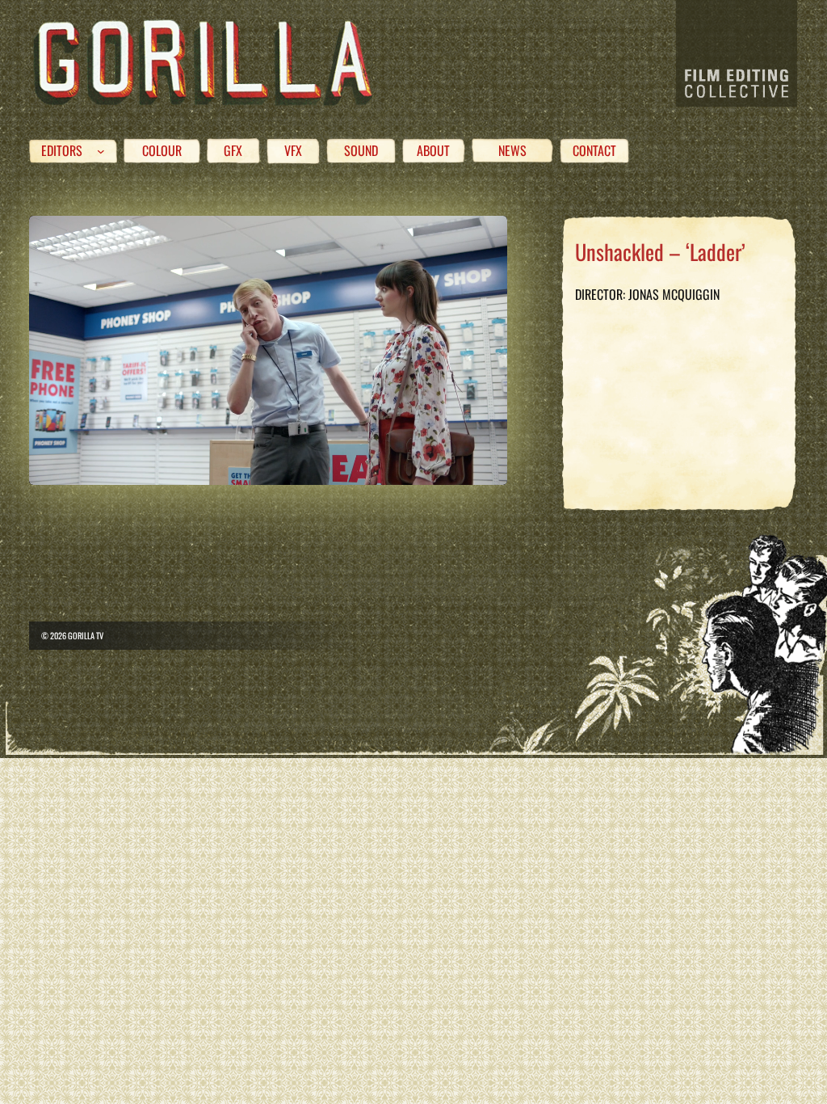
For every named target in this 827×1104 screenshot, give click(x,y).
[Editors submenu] (101, 151)
